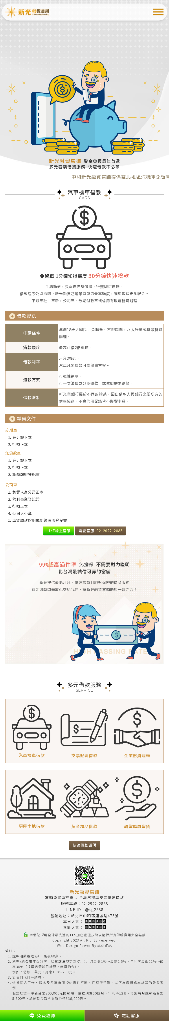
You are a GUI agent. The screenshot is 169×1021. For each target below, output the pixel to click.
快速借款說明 (84, 845)
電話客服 (101, 531)
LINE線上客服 (59, 531)
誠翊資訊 (104, 945)
